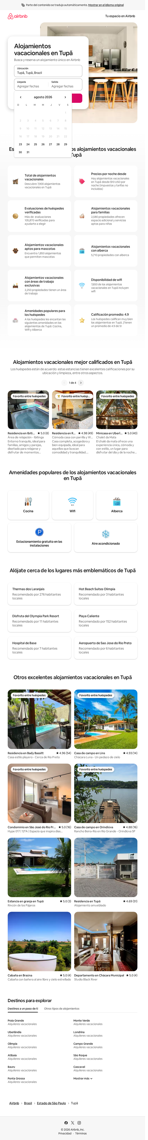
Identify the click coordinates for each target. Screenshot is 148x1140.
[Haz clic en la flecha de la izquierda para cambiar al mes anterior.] (21, 97)
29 (65, 144)
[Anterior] (64, 383)
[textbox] (31, 86)
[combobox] (48, 72)
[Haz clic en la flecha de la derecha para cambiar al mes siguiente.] (65, 97)
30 (20, 152)
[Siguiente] (81, 383)
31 (28, 152)
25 (35, 144)
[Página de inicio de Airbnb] (17, 16)
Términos (81, 1133)
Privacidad (64, 1133)
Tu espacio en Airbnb (120, 16)
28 (58, 144)
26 (43, 144)
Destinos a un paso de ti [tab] (23, 1008)
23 (20, 144)
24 (27, 144)
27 (50, 144)
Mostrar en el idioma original (106, 5)
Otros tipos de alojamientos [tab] (61, 1008)
